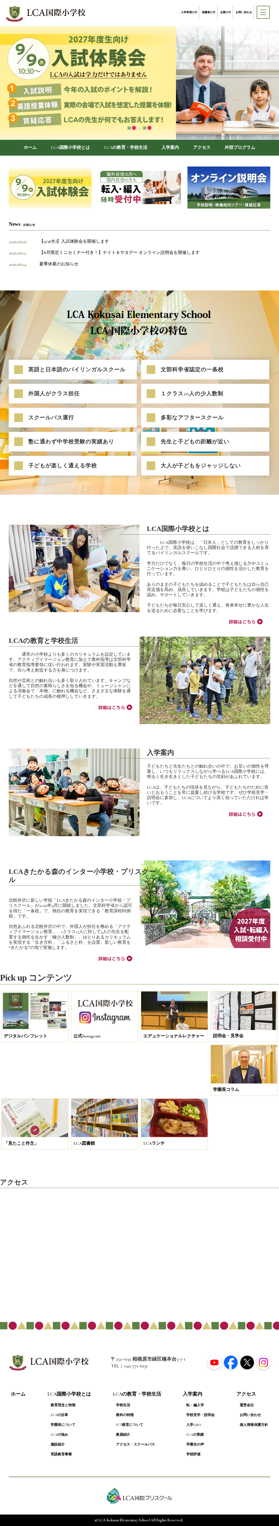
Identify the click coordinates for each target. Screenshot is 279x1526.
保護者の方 (209, 12)
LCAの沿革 (59, 1415)
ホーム (30, 147)
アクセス (202, 147)
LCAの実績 (195, 1434)
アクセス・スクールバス (135, 1444)
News (22, 224)
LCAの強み (59, 1434)
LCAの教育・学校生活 (125, 147)
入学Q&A (193, 1425)
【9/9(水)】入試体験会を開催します (74, 241)
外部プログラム (240, 147)
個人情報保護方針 (254, 1425)
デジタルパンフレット (25, 1036)
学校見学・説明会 (200, 1415)
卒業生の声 (195, 1444)
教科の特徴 (125, 1415)
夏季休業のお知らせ (58, 264)
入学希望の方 (189, 12)
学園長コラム (226, 1089)
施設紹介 (58, 1444)
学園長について (63, 1425)
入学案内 (170, 147)
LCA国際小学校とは (70, 147)
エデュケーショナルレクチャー (173, 1036)
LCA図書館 (84, 1143)
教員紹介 (123, 1434)
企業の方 (225, 12)
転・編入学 (195, 1405)
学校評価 (193, 1454)
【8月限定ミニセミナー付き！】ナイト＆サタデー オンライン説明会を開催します (119, 252)
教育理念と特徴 (63, 1405)
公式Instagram (87, 1036)
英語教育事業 (61, 1454)
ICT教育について (129, 1425)
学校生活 (123, 1405)
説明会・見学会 (228, 1035)
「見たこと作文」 (21, 1143)
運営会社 (247, 1405)
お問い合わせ (244, 12)
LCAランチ (154, 1143)
